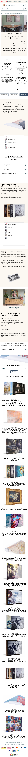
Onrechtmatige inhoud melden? (10, 744)
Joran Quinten (10, 5)
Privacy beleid (21, 744)
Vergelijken (24, 94)
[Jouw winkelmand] (25, 5)
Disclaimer (19, 742)
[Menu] (2, 5)
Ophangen (14, 94)
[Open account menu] (23, 5)
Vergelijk (14, 371)
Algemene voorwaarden (11, 742)
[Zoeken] (25, 9)
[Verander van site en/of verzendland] (26, 1)
